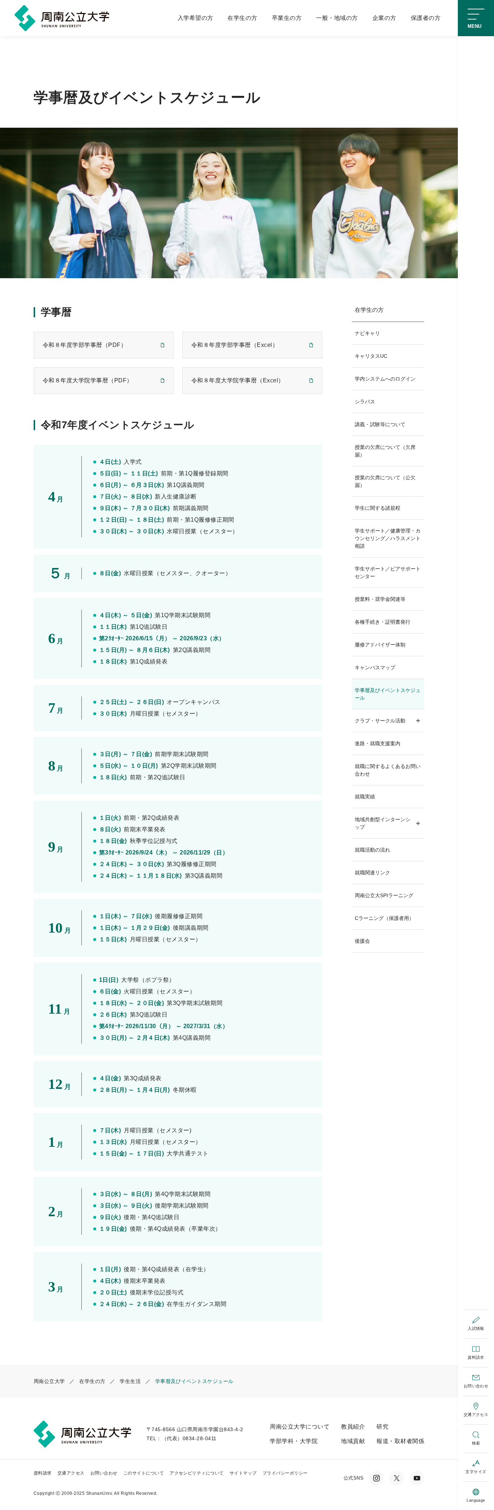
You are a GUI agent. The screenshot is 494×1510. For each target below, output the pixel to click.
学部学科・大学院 (294, 1441)
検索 (476, 1443)
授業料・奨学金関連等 (380, 599)
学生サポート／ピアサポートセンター (388, 572)
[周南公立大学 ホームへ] (63, 17)
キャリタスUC (371, 356)
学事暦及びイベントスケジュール (388, 694)
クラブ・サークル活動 (380, 721)
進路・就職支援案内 (377, 743)
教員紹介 (353, 1427)
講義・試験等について (380, 424)
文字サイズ (475, 1471)
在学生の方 (242, 18)
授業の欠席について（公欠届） (385, 481)
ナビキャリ (367, 333)
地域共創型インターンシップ (382, 823)
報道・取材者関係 (400, 1441)
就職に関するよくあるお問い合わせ (388, 770)
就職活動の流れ (372, 850)
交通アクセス (476, 1414)
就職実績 (365, 796)
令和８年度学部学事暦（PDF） (85, 345)
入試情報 (476, 1328)
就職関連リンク (372, 872)
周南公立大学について (299, 1427)
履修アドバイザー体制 (380, 645)
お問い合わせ (476, 1386)
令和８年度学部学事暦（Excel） (234, 345)
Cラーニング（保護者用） (384, 918)
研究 (382, 1427)
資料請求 (476, 1357)
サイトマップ (243, 1473)
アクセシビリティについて (197, 1473)
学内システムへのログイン (385, 379)
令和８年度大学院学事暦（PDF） (88, 380)
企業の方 (384, 18)
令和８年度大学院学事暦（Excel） (237, 380)
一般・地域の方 (337, 18)
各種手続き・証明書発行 (382, 622)
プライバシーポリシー (285, 1473)
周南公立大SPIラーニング (384, 895)
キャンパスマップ (375, 667)
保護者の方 (425, 18)
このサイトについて (143, 1473)
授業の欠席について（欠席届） (385, 451)
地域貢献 (353, 1441)
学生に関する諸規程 (377, 508)
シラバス (365, 401)
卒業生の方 (287, 18)
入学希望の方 (195, 18)
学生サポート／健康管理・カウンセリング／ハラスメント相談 (388, 538)
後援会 (362, 941)
